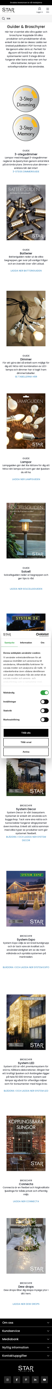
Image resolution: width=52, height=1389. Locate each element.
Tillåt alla (25, 733)
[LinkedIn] (35, 1379)
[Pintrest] (26, 1379)
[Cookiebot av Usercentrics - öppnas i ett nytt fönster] (37, 635)
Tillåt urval (26, 742)
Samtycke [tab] (9, 642)
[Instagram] (7, 1379)
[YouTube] (44, 1379)
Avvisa (26, 752)
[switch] (44, 701)
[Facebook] (16, 1379)
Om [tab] (42, 642)
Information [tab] (26, 642)
